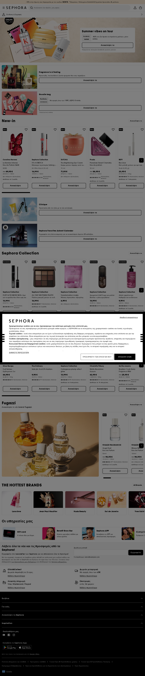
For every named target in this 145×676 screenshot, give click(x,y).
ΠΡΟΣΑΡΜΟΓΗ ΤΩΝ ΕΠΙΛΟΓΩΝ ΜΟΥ (97, 357)
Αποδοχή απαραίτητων (129, 317)
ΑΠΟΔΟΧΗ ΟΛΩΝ (125, 357)
